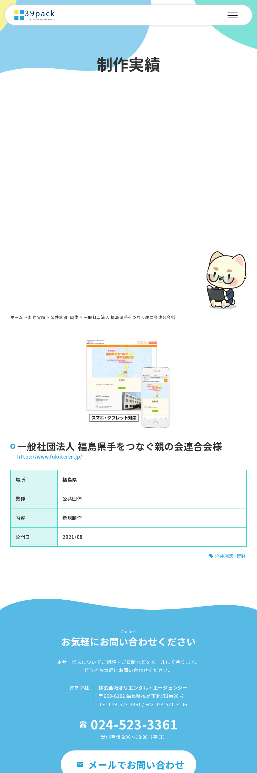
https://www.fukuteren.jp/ (49, 456)
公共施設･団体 (65, 317)
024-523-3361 (134, 724)
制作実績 (36, 317)
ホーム (16, 317)
